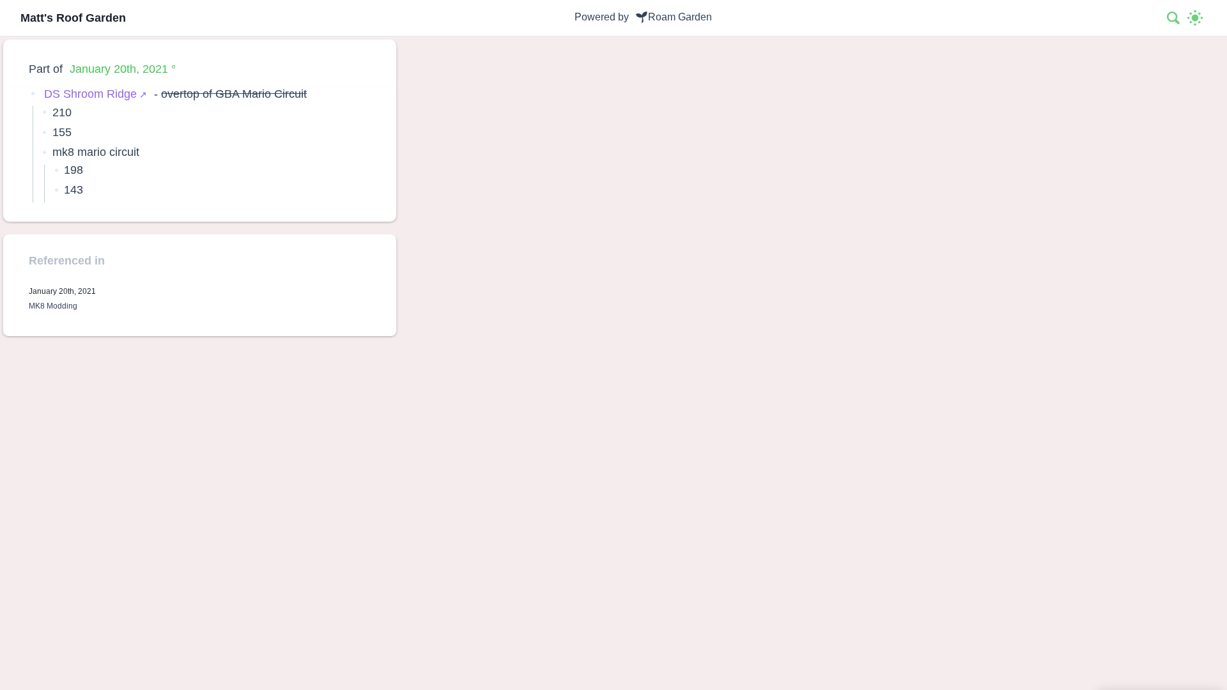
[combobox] (1174, 17)
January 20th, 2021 (119, 68)
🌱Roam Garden (673, 17)
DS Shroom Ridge (90, 93)
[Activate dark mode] (1195, 18)
